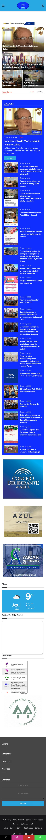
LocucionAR (28, 824)
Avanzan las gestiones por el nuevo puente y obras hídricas (30, 183)
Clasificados (28, 828)
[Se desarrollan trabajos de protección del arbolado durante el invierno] (11, 268)
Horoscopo (23, 693)
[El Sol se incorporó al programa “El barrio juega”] (11, 449)
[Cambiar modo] (43, 6)
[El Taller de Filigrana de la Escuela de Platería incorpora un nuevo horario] (11, 434)
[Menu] (3, 6)
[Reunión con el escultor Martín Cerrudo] (11, 301)
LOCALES (39, 92)
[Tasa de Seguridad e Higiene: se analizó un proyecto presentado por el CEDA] (11, 313)
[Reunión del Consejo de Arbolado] (11, 404)
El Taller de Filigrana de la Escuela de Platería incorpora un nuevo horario (30, 432)
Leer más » (10, 158)
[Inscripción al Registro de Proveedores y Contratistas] (11, 376)
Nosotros (6, 769)
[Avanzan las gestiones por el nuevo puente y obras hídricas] (12, 79)
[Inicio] (23, 5)
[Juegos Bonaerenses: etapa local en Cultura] (11, 285)
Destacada (8, 30)
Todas (32, 92)
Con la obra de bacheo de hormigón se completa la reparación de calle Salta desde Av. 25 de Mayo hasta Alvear (31, 256)
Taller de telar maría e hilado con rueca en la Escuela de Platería (31, 234)
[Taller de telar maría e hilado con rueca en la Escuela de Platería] (11, 236)
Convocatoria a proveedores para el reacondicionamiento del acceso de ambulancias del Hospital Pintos (30, 361)
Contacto (6, 779)
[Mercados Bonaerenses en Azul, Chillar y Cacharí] (11, 217)
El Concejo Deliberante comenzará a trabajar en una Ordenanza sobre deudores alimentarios (22, 67)
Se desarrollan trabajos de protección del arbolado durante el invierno (30, 270)
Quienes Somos (16, 828)
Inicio (6, 828)
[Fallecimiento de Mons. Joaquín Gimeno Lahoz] (23, 39)
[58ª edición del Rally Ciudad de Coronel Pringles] (11, 391)
